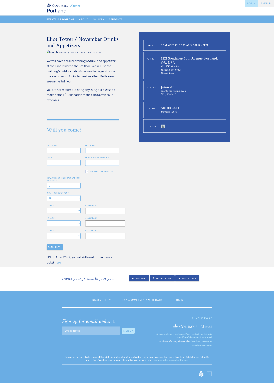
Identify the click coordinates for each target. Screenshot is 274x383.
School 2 (51, 218)
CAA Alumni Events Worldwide (142, 300)
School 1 (51, 205)
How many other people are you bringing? (63, 179)
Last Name (90, 145)
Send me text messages (101, 172)
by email (141, 278)
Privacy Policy (101, 300)
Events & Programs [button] (60, 19)
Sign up (266, 3)
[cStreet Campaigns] (209, 373)
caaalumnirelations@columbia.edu (174, 341)
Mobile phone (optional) (98, 158)
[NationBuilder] (203, 373)
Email (49, 158)
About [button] (83, 19)
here (58, 262)
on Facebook (164, 278)
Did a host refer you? (58, 193)
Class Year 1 (91, 205)
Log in (251, 3)
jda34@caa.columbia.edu (173, 91)
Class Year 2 (91, 218)
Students (116, 19)
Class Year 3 (91, 231)
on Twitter (189, 278)
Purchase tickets (169, 112)
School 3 (51, 231)
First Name (52, 145)
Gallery (98, 19)
